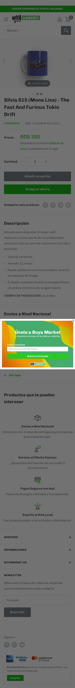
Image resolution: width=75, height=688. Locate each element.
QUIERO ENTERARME (37, 356)
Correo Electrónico (16, 345)
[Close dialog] (73, 321)
